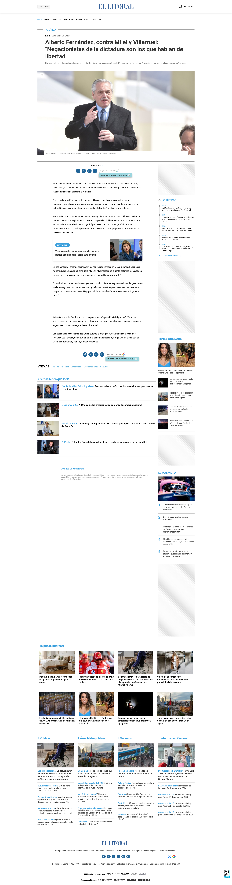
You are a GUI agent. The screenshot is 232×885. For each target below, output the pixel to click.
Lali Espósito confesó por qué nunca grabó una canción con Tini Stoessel (176, 208)
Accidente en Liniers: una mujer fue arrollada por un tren (176, 237)
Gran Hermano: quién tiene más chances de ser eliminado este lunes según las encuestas (178, 218)
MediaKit (176, 864)
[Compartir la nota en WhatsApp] (89, 171)
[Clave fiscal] (227, 878)
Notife (161, 851)
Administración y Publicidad (113, 864)
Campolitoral (60, 851)
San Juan (104, 367)
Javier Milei (76, 367)
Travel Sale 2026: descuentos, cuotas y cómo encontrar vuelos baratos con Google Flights (177, 248)
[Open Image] (41, 75)
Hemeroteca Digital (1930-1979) (66, 864)
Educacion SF (171, 851)
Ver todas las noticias (168, 256)
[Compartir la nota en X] (84, 171)
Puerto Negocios (150, 851)
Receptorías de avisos (90, 864)
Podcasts (110, 851)
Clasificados (88, 851)
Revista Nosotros (74, 851)
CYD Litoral (100, 851)
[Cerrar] (129, 175)
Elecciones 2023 (91, 367)
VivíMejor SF (136, 851)
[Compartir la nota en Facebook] (78, 171)
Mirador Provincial (122, 851)
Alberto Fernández (61, 367)
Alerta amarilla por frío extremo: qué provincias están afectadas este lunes (177, 228)
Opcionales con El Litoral (160, 864)
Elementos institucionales (137, 864)
